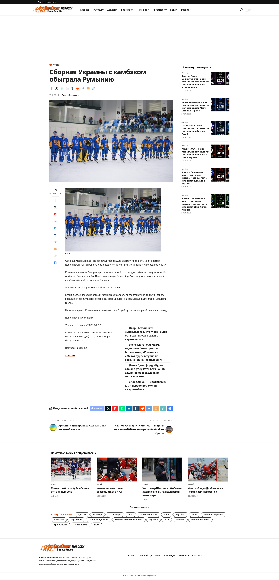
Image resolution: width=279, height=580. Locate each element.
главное (180, 519)
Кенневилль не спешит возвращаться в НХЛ (111, 490)
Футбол (184, 73)
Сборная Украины (213, 514)
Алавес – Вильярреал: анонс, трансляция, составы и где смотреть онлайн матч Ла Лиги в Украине (194, 178)
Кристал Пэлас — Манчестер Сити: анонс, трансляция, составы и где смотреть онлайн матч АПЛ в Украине (195, 82)
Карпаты (59, 519)
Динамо (82, 514)
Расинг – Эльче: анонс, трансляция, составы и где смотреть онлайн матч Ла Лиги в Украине (195, 153)
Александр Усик (148, 514)
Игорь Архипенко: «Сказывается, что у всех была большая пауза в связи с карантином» (146, 333)
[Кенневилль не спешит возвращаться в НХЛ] (117, 469)
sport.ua (70, 355)
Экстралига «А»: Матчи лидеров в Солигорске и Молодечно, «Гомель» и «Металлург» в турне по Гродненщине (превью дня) (143, 352)
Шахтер (97, 514)
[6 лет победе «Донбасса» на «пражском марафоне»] (208, 469)
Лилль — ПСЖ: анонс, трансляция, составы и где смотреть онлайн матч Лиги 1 (195, 130)
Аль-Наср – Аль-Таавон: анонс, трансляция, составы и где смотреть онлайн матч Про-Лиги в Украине (194, 204)
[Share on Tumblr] (72, 88)
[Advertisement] (139, 37)
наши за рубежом (98, 519)
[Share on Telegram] (83, 88)
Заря (166, 514)
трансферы (115, 514)
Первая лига (80, 524)
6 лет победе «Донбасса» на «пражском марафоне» (205, 490)
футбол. (180, 514)
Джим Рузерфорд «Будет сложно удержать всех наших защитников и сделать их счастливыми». (145, 370)
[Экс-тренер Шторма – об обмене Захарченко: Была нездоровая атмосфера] (162, 469)
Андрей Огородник (70, 95)
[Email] (88, 88)
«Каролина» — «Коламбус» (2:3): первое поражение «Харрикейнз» (145, 385)
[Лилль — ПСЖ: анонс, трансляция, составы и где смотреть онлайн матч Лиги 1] (220, 128)
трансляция (60, 524)
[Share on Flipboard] (55, 214)
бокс (130, 514)
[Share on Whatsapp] (62, 88)
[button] (241, 10)
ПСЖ (96, 524)
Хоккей (56, 65)
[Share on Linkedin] (67, 88)
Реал (194, 514)
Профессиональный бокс (129, 519)
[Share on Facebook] (51, 88)
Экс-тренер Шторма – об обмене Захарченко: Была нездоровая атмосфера (161, 492)
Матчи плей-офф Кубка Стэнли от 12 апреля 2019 (70, 490)
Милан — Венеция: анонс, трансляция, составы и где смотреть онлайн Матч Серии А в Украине (195, 106)
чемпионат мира (200, 519)
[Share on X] (57, 88)
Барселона (76, 519)
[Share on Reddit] (78, 88)
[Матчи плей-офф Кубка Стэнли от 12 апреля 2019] (71, 469)
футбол (153, 519)
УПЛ (166, 519)
